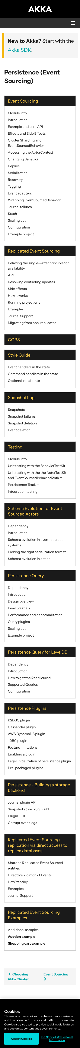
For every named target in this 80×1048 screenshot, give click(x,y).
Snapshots (16, 409)
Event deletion (19, 430)
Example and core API (25, 126)
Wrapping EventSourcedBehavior (34, 200)
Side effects (17, 289)
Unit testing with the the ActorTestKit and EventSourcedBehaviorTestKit (37, 475)
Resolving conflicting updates (31, 282)
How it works (18, 295)
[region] (40, 1023)
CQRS (14, 339)
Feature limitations (23, 747)
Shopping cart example (26, 943)
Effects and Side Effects (27, 133)
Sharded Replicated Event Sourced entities (35, 865)
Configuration (19, 227)
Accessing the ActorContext (30, 152)
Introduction (18, 120)
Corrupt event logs (22, 823)
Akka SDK (19, 50)
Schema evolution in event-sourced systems (36, 542)
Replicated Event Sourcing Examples (34, 915)
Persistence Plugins (27, 708)
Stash (12, 213)
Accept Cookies (21, 1038)
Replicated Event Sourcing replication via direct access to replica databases (37, 845)
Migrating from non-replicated (32, 323)
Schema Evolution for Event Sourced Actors (35, 511)
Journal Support (20, 316)
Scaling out (17, 220)
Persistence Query (26, 575)
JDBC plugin (17, 740)
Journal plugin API (22, 802)
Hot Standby (18, 882)
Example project (21, 234)
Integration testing (23, 491)
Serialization (18, 173)
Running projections (24, 302)
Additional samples (23, 930)
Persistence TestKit (23, 485)
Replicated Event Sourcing (34, 251)
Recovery (15, 179)
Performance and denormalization (35, 615)
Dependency (18, 526)
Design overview (21, 601)
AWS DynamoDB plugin (26, 734)
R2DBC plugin (19, 720)
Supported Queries (23, 684)
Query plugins (19, 622)
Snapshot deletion (22, 423)
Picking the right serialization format (37, 552)
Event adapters (20, 193)
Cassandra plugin (22, 727)
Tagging (14, 186)
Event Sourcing (23, 101)
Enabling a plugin (21, 754)
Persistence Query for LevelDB (37, 652)
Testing (15, 447)
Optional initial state (24, 380)
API (11, 275)
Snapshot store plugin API (28, 809)
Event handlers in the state (29, 367)
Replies (14, 166)
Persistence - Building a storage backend (39, 787)
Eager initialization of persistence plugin (39, 761)
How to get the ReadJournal (29, 678)
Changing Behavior (23, 159)
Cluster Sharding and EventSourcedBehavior (26, 143)
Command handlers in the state (33, 374)
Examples (16, 309)
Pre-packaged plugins (26, 768)
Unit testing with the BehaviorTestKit (36, 466)
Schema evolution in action (29, 559)
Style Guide (19, 355)
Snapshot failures (22, 416)
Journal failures (20, 207)
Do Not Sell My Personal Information (57, 1038)
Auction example (21, 936)
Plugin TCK (17, 816)
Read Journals (19, 608)
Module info (17, 113)
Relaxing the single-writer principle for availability (38, 266)
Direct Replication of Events (30, 875)
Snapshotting (21, 397)
